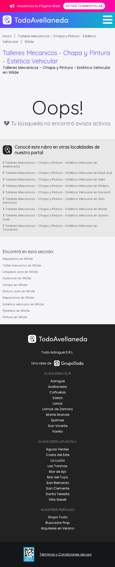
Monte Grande (57, 414)
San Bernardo (57, 482)
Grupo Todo (57, 517)
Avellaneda (57, 386)
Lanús (58, 403)
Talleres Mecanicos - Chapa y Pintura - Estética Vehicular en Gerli (55, 179)
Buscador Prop (57, 522)
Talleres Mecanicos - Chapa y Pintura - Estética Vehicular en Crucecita (50, 228)
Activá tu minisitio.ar (84, 6)
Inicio (7, 36)
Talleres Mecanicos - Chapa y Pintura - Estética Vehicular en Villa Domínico (54, 201)
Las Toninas (57, 466)
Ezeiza (58, 398)
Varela (57, 431)
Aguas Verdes (57, 449)
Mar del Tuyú (57, 477)
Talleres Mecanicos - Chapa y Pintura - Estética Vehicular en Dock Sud (58, 173)
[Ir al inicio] (35, 19)
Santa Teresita (58, 494)
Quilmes (57, 420)
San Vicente (57, 426)
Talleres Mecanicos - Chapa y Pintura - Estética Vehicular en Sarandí (57, 192)
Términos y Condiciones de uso (65, 554)
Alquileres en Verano (57, 528)
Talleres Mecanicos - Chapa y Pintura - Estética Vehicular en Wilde (56, 209)
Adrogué (58, 381)
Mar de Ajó (57, 471)
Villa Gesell (57, 499)
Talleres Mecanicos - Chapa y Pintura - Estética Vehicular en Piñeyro (57, 186)
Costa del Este (57, 455)
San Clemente (57, 488)
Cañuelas (57, 392)
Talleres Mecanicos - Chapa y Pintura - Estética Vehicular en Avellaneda (50, 165)
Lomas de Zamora (57, 409)
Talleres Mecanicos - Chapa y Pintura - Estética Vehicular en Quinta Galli (55, 217)
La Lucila (58, 460)
